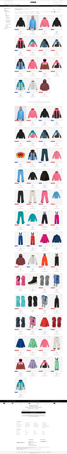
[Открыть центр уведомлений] (58, 2)
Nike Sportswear (18, 430)
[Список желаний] (60, 2)
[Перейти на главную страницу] (20, 440)
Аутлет (6, 0)
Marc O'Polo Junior (18, 434)
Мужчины (9, 2)
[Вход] (56, 2)
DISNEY (17, 431)
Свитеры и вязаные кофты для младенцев (45, 427)
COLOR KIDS (35, 430)
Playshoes (26, 434)
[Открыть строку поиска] (52, 4)
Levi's (25, 431)
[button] (54, 9)
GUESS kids (43, 431)
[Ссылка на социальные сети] (17, 442)
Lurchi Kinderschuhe (36, 433)
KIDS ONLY (35, 432)
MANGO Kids (43, 433)
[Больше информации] (20, 34)
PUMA (34, 434)
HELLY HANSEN (18, 433)
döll (42, 430)
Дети (12, 2)
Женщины (5, 2)
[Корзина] (62, 2)
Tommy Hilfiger (18, 432)
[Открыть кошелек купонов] (54, 2)
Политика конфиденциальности (29, 415)
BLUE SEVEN (26, 430)
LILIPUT (26, 433)
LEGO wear (43, 432)
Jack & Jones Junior (27, 432)
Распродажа (19, 11)
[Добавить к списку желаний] (25, 15)
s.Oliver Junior (43, 434)
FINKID (34, 431)
